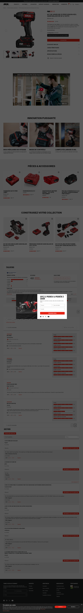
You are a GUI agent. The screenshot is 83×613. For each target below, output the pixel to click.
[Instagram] (43, 316)
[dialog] (41, 608)
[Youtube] (48, 316)
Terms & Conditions (6, 610)
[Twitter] (45, 316)
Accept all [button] (60, 606)
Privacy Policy (43, 609)
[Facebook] (40, 316)
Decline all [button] (73, 606)
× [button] (81, 604)
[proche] (65, 295)
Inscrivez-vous (52, 313)
